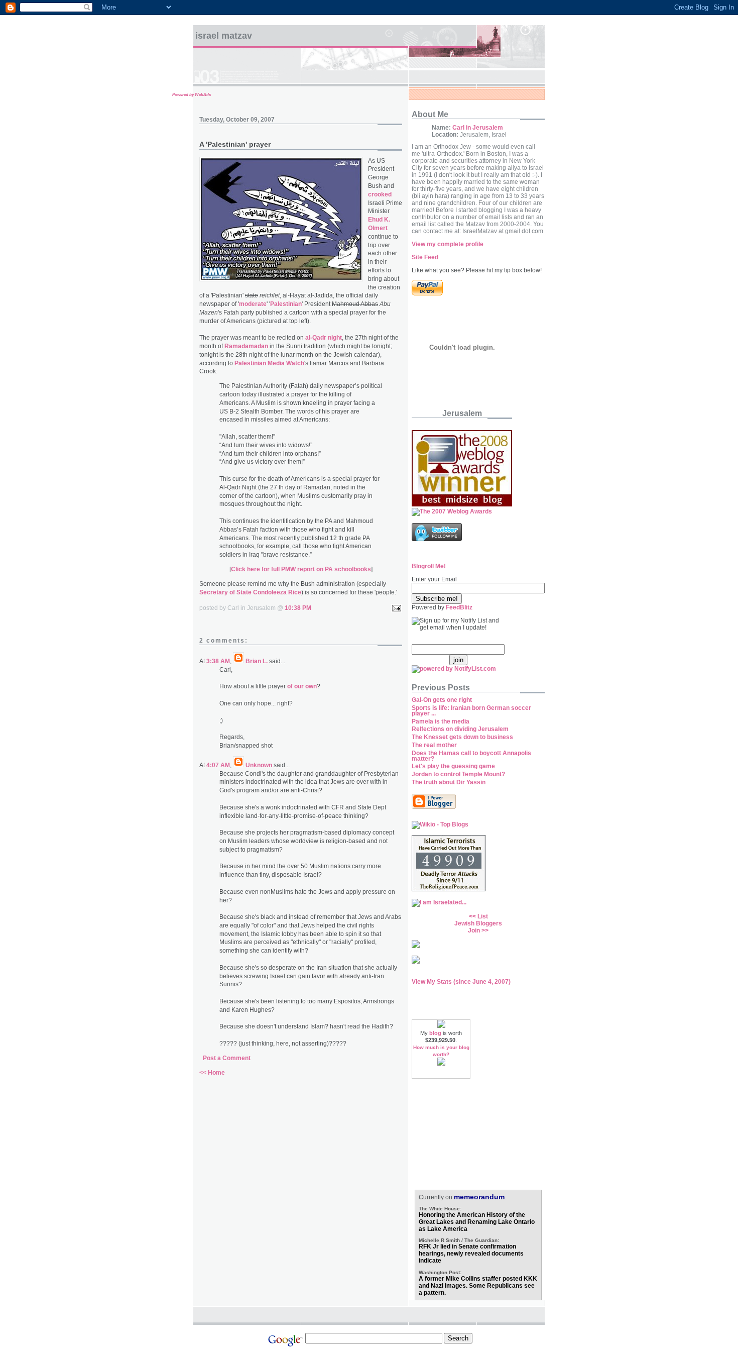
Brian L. (256, 661)
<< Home (212, 1072)
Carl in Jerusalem (477, 127)
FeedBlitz (459, 607)
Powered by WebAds (191, 94)
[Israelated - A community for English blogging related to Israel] (439, 902)
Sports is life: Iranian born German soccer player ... (471, 710)
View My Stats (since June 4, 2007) (461, 981)
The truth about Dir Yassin (448, 782)
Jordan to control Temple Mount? (458, 774)
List (482, 916)
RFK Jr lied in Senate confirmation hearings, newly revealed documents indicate (471, 1253)
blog (435, 1033)
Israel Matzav (223, 36)
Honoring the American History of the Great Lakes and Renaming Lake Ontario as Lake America (477, 1221)
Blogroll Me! (429, 566)
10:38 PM (298, 607)
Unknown (258, 765)
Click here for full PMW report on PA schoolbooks (301, 569)
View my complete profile (447, 244)
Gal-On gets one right (442, 699)
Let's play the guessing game (453, 766)
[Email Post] (395, 607)
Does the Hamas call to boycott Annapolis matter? (471, 756)
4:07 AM (218, 765)
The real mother (434, 745)
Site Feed (425, 257)
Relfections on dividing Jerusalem (460, 729)
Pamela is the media (440, 721)
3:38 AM (218, 661)
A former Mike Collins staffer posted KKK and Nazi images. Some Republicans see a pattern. (478, 1285)
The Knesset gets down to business (462, 737)
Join (474, 930)
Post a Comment (227, 1058)
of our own (302, 686)
